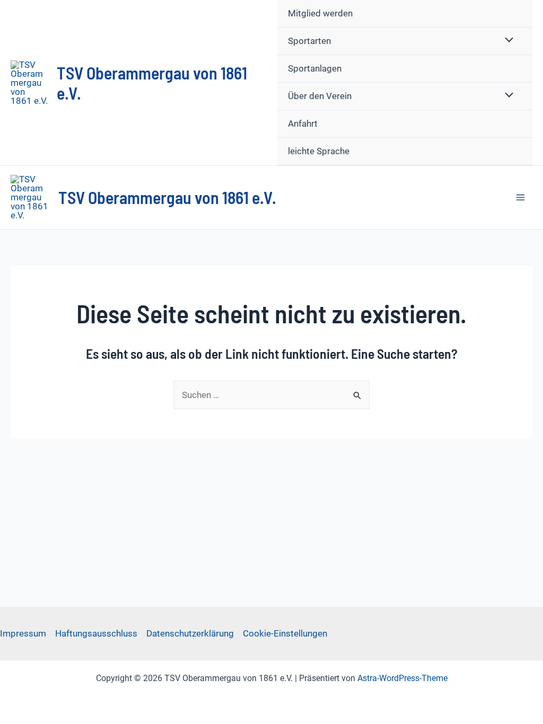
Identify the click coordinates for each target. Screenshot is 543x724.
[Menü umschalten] (507, 40)
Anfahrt (303, 123)
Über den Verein (320, 96)
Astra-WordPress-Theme (402, 678)
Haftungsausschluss (96, 633)
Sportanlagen (314, 68)
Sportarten (309, 41)
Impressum (23, 633)
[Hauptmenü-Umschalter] (521, 197)
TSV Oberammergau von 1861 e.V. (167, 197)
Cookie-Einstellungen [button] (285, 633)
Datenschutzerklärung (190, 633)
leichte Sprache (318, 151)
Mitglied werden (320, 13)
